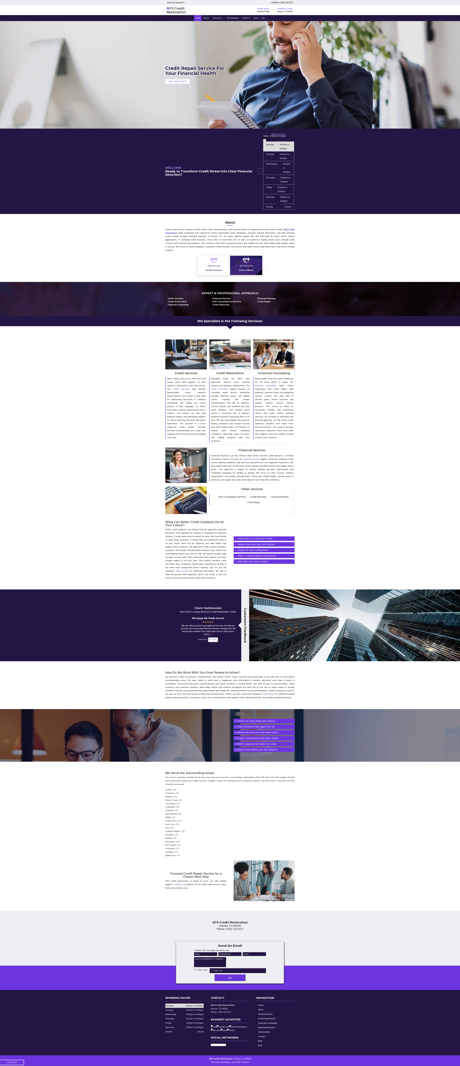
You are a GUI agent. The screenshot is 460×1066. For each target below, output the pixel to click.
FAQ (263, 18)
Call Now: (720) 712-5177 (282, 3)
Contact (246, 18)
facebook (215, 1045)
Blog (256, 18)
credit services (181, 389)
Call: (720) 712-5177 (177, 81)
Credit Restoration (266, 1018)
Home (197, 18)
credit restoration (219, 389)
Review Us (12, 1062)
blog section (182, 571)
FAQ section (268, 694)
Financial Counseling (267, 1023)
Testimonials (233, 18)
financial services (251, 459)
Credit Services (265, 1014)
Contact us (178, 884)
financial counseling (265, 385)
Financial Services (266, 1027)
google (222, 1045)
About (206, 18)
